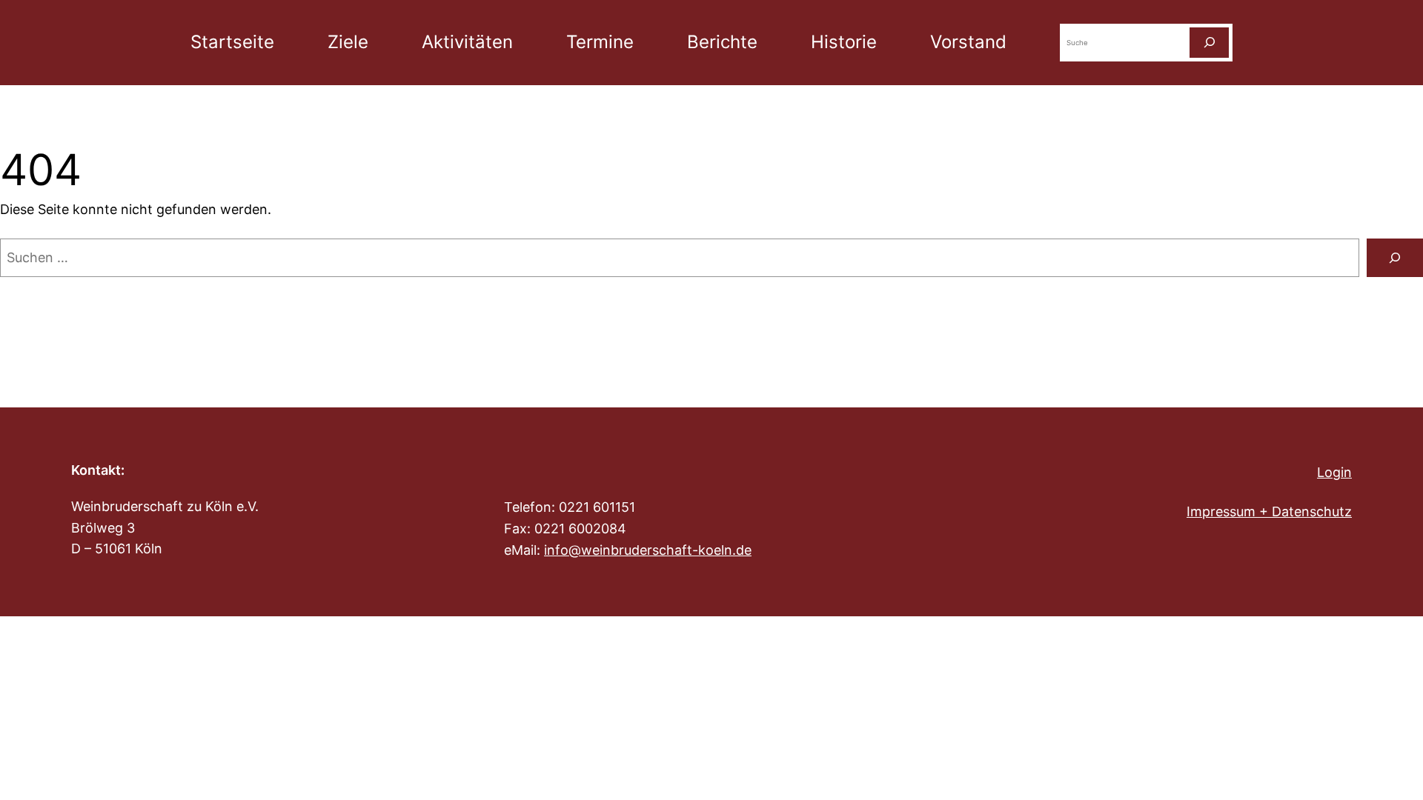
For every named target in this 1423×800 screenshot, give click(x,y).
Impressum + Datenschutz (1269, 511)
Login (1334, 472)
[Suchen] (1210, 42)
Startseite (232, 42)
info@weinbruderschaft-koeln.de (648, 550)
